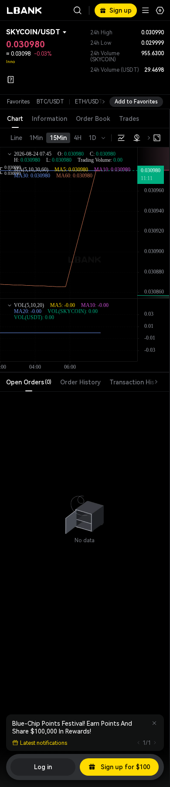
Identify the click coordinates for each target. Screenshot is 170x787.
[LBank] (24, 10)
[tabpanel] (84, 511)
